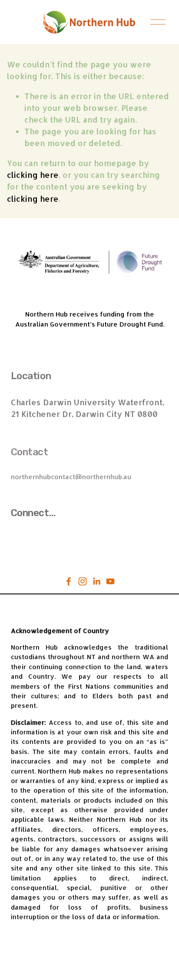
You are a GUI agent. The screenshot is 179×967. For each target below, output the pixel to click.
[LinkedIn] (96, 581)
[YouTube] (110, 581)
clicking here (33, 175)
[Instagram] (82, 581)
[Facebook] (68, 581)
